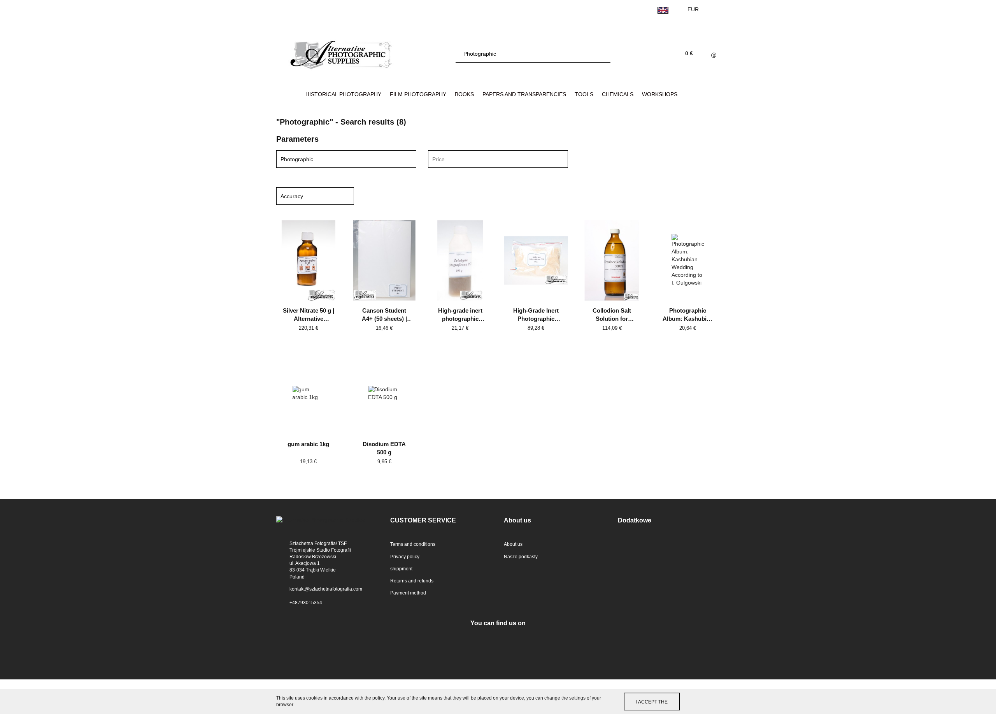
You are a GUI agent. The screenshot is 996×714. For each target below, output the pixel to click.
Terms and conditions (412, 544)
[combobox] (498, 159)
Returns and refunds (411, 581)
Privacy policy (404, 556)
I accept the (652, 701)
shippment (401, 569)
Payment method (408, 593)
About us (513, 544)
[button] (441, 520)
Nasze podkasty (521, 556)
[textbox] (491, 159)
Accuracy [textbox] (292, 196)
